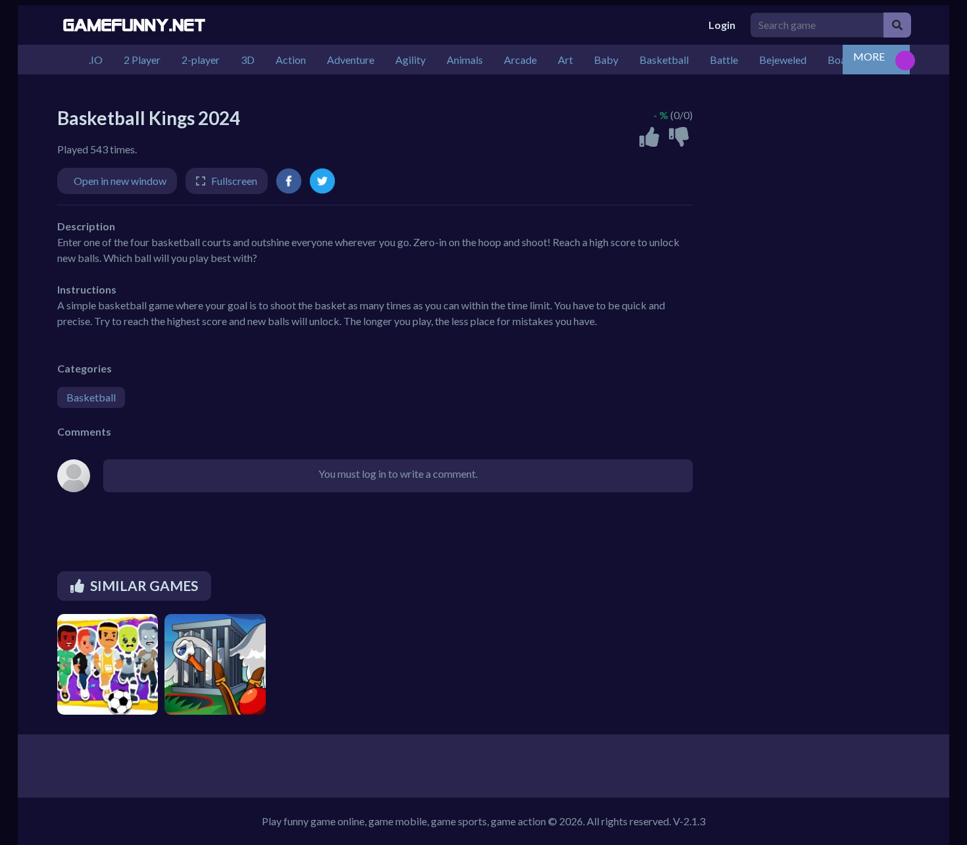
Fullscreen (234, 180)
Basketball (91, 397)
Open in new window (120, 180)
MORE (869, 56)
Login (721, 24)
